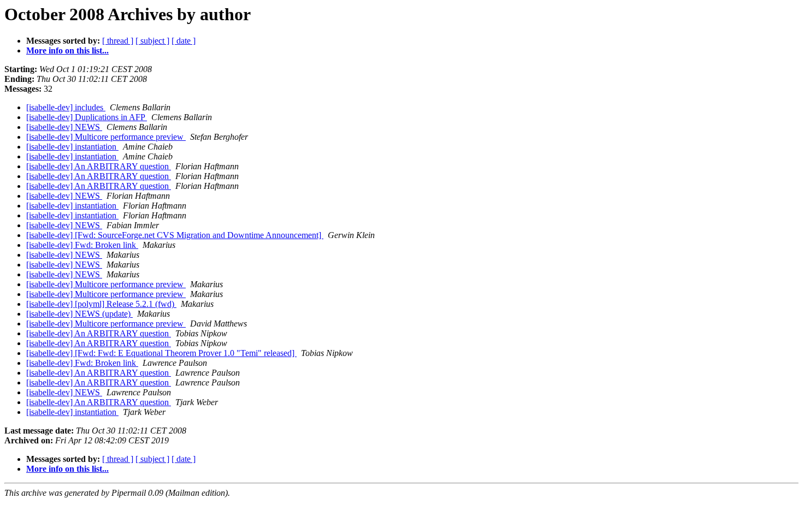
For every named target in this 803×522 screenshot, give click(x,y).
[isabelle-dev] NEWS (64, 127)
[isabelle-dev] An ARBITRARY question (98, 166)
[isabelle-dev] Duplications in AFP (86, 117)
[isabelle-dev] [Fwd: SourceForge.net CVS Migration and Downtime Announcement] (174, 235)
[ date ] (184, 40)
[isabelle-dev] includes (65, 107)
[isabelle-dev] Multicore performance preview (106, 136)
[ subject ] (152, 40)
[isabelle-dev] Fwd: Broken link (82, 245)
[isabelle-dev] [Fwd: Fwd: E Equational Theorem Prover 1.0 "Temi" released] (161, 353)
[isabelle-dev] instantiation (72, 146)
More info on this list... (67, 50)
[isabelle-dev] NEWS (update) (79, 313)
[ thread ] (117, 40)
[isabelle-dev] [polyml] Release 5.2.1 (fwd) (101, 304)
